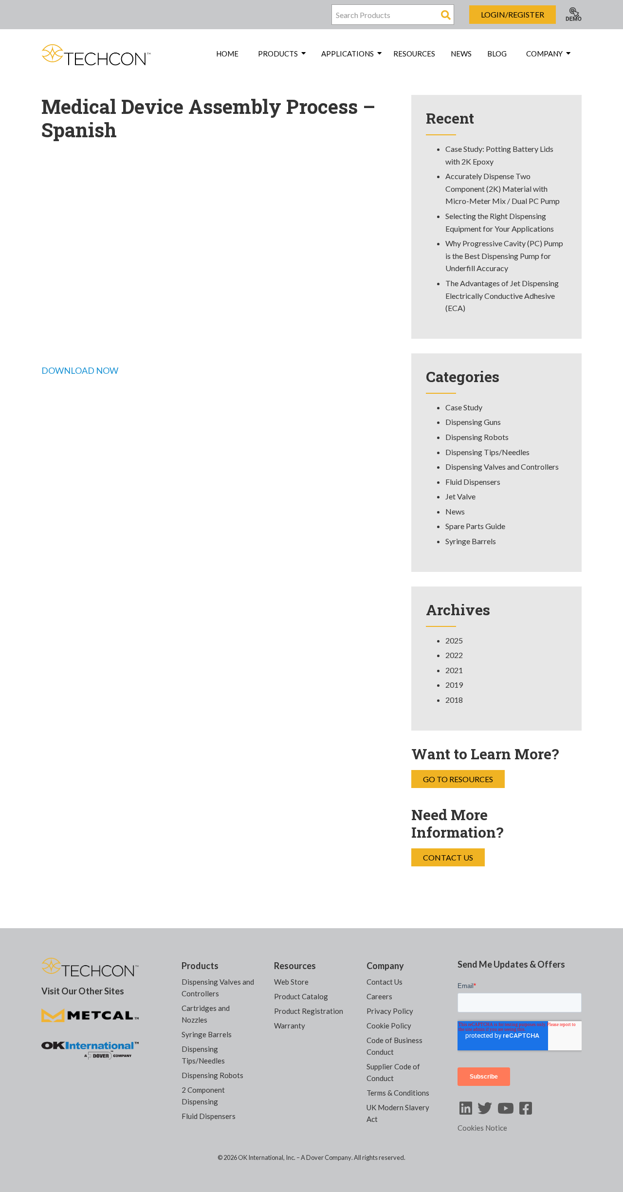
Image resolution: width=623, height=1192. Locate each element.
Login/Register (512, 14)
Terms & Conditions (397, 1092)
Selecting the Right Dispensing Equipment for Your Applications (499, 222)
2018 (454, 699)
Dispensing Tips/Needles (487, 452)
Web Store (291, 981)
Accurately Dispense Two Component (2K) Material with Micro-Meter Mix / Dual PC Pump (502, 188)
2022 (454, 655)
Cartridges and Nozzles (206, 1014)
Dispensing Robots (477, 436)
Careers (379, 996)
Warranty (289, 1025)
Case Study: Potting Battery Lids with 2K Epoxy (499, 155)
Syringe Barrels (470, 541)
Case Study (463, 407)
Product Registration (308, 1011)
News (461, 53)
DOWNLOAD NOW (79, 370)
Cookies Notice (482, 1127)
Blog (497, 53)
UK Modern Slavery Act (397, 1113)
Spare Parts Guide (475, 526)
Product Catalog (301, 996)
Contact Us (448, 857)
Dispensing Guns (473, 421)
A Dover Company (326, 1157)
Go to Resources (458, 779)
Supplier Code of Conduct (393, 1072)
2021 (454, 670)
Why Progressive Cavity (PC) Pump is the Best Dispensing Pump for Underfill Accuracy (504, 255)
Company (385, 965)
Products (200, 965)
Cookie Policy (388, 1025)
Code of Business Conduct (394, 1046)
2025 (454, 640)
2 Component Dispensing (203, 1095)
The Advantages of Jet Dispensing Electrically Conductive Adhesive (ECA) (502, 295)
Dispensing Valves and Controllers (502, 466)
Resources (414, 53)
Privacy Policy (389, 1011)
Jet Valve (460, 496)
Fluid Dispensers (472, 481)
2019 (454, 684)
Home (227, 53)
